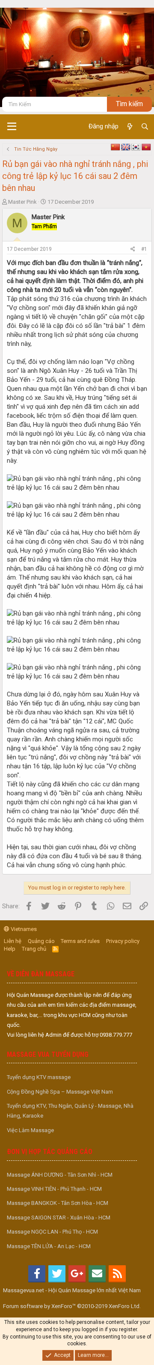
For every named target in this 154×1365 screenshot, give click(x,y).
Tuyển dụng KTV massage (39, 1077)
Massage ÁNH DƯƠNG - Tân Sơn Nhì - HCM (60, 1175)
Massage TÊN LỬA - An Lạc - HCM (49, 1246)
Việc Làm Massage (30, 1130)
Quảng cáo (41, 941)
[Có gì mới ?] (129, 127)
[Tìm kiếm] (144, 127)
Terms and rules (80, 941)
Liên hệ (12, 941)
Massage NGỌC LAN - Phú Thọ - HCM (52, 1231)
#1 (144, 249)
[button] (12, 126)
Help (9, 949)
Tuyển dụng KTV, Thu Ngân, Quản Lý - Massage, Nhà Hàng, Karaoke (70, 1111)
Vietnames (23, 929)
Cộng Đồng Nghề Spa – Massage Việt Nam (60, 1091)
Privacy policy (122, 941)
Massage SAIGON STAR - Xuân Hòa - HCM (58, 1217)
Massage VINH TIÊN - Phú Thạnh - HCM (54, 1189)
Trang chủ (34, 949)
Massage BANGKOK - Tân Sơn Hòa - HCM (57, 1203)
